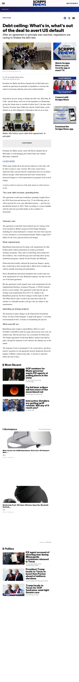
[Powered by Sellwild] (48, 542)
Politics (7, 18)
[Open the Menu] (3, 3)
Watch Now (71, 3)
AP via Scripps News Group (14, 77)
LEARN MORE (9, 161)
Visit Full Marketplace (45, 429)
